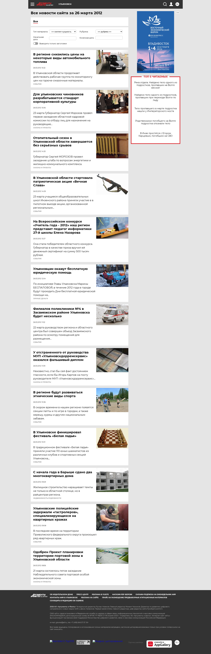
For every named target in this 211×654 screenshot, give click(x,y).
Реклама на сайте (90, 598)
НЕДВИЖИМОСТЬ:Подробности (47, 498)
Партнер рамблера (135, 642)
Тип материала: (40, 31)
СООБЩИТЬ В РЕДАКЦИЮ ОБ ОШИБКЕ (67, 601)
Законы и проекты (42, 128)
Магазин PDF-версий (122, 594)
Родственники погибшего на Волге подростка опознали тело (155, 122)
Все (35, 21)
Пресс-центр (82, 594)
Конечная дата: (87, 38)
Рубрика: (84, 31)
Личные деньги (40, 298)
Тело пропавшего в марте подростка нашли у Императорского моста (156, 110)
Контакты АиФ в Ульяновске (64, 598)
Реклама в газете (100, 594)
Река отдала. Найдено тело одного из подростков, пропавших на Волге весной (155, 85)
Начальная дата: (38, 38)
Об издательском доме (61, 594)
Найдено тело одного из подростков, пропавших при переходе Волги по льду (155, 98)
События (37, 84)
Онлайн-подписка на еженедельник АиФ (156, 594)
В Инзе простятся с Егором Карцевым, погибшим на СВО (156, 134)
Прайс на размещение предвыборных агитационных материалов (134, 598)
